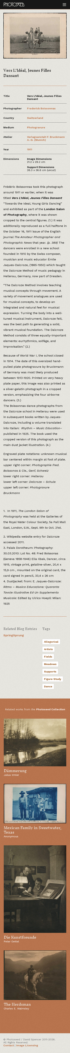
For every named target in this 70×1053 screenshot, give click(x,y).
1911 (29, 149)
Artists (48, 649)
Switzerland (35, 117)
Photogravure (36, 127)
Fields (48, 656)
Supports (50, 671)
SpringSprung (13, 635)
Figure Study (52, 678)
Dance (48, 686)
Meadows (50, 664)
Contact (8, 1045)
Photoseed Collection (50, 709)
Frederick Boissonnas (41, 108)
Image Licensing (27, 1045)
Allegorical (51, 641)
